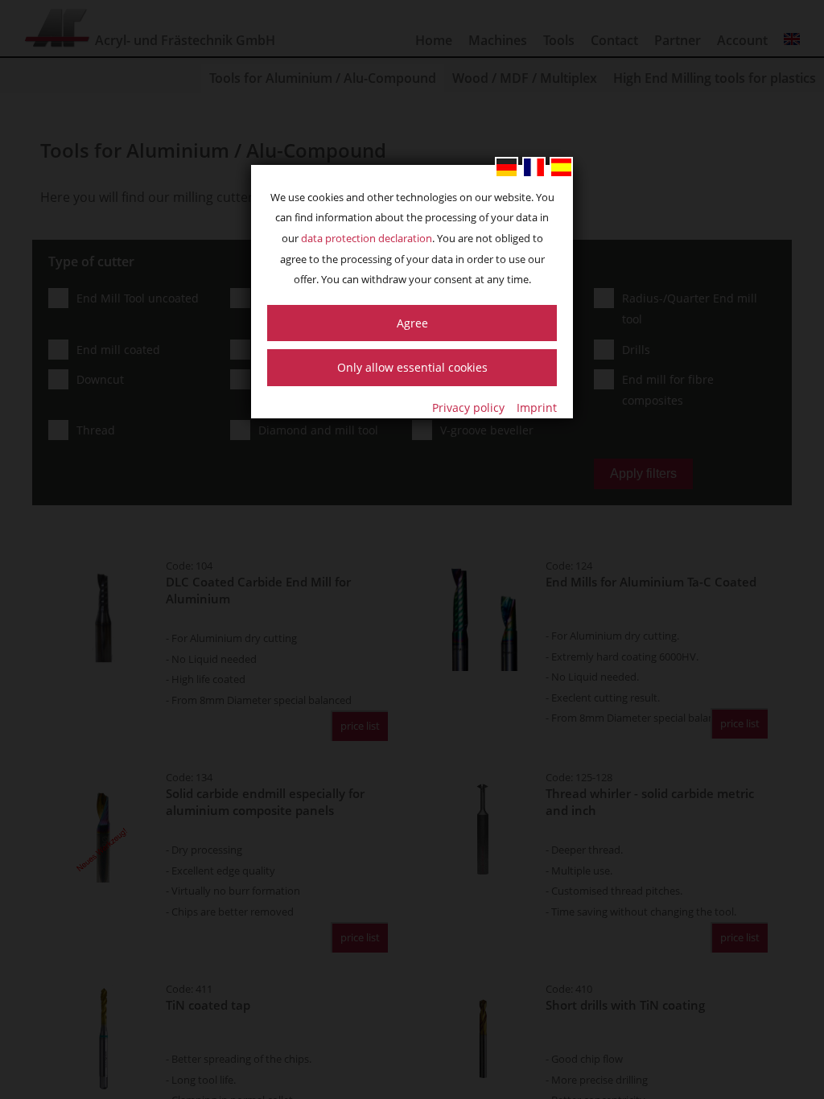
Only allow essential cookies (412, 367)
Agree (412, 323)
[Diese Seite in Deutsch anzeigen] (506, 167)
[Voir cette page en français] (534, 167)
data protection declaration (366, 238)
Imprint (537, 407)
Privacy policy (468, 407)
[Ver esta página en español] (561, 167)
